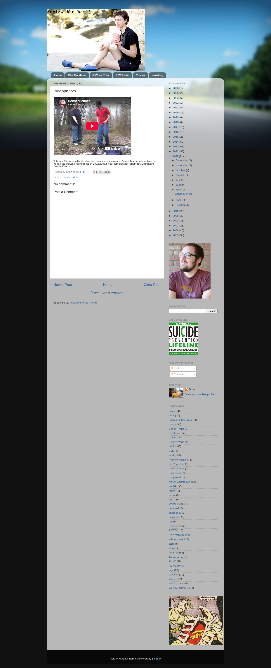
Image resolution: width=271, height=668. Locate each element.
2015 (176, 136)
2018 (176, 122)
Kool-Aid (173, 486)
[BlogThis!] (99, 172)
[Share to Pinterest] (109, 172)
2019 (176, 117)
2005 (176, 235)
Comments (180, 374)
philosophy (175, 512)
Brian (192, 389)
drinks (172, 446)
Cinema (140, 75)
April (179, 200)
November (182, 165)
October (181, 170)
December (182, 160)
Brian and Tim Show (180, 420)
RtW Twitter (122, 75)
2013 (176, 146)
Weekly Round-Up (179, 588)
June (179, 184)
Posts (176, 368)
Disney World (176, 442)
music (172, 495)
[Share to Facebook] (106, 172)
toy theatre (175, 566)
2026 (176, 88)
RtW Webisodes (178, 535)
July (178, 180)
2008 (176, 220)
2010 (176, 211)
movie (66, 177)
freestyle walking (178, 459)
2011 (176, 156)
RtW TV (173, 530)
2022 (176, 102)
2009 (176, 215)
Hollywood (175, 477)
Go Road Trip (176, 464)
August (180, 175)
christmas (174, 433)
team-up (173, 552)
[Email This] (95, 172)
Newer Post (62, 285)
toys (171, 570)
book (171, 415)
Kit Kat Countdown (179, 481)
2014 (176, 141)
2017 (176, 127)
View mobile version (107, 292)
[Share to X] (102, 172)
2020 (176, 112)
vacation (173, 574)
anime (172, 411)
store (172, 543)
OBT (171, 499)
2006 (176, 230)
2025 (176, 93)
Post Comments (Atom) (83, 302)
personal (174, 508)
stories (172, 548)
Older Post (152, 285)
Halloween (175, 473)
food (171, 455)
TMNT (172, 561)
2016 (176, 132)
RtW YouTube (100, 75)
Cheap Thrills (176, 428)
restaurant (175, 526)
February (181, 205)
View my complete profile (199, 394)
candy (172, 424)
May (178, 189)
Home (58, 75)
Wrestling (157, 75)
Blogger (156, 658)
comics (173, 437)
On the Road (176, 503)
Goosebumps (176, 468)
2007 (176, 225)
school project (177, 539)
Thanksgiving (176, 557)
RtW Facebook (77, 75)
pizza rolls (174, 517)
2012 (176, 151)
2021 (176, 107)
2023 (176, 98)
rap (171, 521)
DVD (171, 450)
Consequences (183, 193)
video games (176, 583)
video (74, 177)
